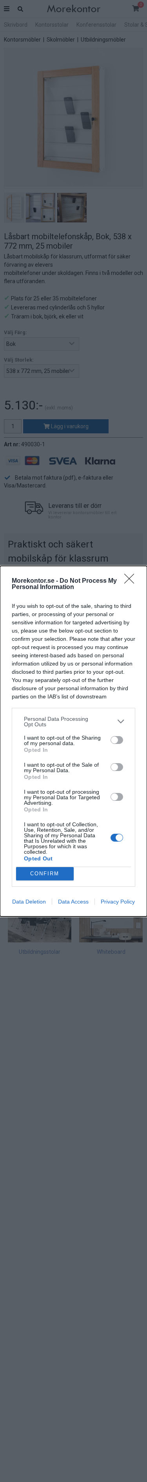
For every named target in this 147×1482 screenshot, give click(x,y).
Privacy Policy (118, 901)
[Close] (131, 581)
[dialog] (73, 741)
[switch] (117, 740)
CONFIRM (44, 873)
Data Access (73, 901)
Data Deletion (29, 901)
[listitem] (73, 721)
